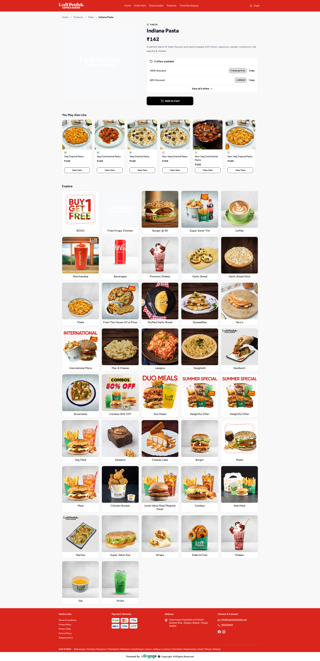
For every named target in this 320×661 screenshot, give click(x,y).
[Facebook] (219, 632)
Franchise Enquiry (189, 5)
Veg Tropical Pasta (74, 156)
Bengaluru (101, 649)
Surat (200, 649)
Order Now (140, 5)
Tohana (207, 649)
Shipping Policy (66, 638)
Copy (252, 70)
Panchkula (177, 649)
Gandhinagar (137, 649)
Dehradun (125, 649)
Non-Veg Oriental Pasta (174, 156)
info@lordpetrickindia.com (234, 619)
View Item (77, 170)
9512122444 (227, 625)
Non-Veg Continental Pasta (206, 158)
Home (127, 5)
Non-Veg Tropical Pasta (240, 156)
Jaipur (148, 649)
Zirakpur (217, 649)
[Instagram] (223, 632)
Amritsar (91, 649)
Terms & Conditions (68, 620)
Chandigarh (113, 649)
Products (171, 5)
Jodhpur (157, 649)
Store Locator (156, 5)
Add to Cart (172, 100)
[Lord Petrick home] (89, 5)
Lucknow (166, 649)
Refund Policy (65, 633)
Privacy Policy (65, 624)
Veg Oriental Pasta (139, 156)
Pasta (91, 17)
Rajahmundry (190, 649)
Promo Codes (65, 629)
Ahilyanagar (79, 649)
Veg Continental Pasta (108, 156)
